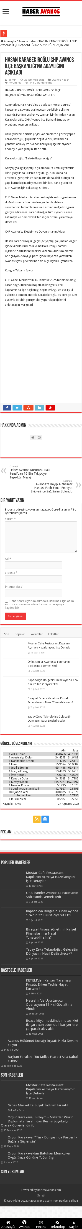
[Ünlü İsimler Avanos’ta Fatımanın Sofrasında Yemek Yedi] (14, 667)
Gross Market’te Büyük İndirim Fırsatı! (38, 1105)
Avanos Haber (27, 41)
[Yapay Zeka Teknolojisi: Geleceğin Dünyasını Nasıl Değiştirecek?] (14, 722)
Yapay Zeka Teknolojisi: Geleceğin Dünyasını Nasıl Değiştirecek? (52, 951)
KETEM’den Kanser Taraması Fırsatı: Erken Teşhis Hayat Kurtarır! (48, 984)
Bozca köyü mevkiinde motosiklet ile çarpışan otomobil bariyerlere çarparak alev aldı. (52, 1025)
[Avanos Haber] (41, 10)
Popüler (20, 634)
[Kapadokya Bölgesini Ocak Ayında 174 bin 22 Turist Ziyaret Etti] (14, 685)
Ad (8, 558)
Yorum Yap (15, 82)
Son (6, 634)
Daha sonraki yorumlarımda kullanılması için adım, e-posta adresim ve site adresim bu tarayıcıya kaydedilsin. (39, 604)
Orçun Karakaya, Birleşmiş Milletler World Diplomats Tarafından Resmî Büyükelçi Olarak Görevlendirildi (37, 1121)
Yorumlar (37, 634)
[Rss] (37, 819)
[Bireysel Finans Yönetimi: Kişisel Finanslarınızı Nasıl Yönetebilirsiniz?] (14, 704)
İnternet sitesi (14, 586)
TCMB (17, 803)
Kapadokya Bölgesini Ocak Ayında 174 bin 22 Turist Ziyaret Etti (52, 913)
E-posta (11, 572)
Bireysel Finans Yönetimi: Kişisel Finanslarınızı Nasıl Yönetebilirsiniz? (51, 933)
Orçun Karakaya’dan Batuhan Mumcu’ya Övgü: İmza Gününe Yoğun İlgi (39, 1155)
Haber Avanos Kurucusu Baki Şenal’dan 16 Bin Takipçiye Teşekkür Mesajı (30, 472)
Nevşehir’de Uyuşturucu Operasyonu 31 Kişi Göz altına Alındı (49, 1004)
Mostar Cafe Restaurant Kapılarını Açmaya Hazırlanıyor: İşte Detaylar (50, 877)
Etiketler (53, 634)
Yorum (10, 518)
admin (12, 79)
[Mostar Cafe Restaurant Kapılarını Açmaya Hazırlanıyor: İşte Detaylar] (14, 649)
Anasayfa (9, 41)
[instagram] (45, 819)
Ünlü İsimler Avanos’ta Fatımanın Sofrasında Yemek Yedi (52, 895)
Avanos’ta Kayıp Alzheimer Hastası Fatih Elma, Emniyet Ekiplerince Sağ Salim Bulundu (51, 486)
